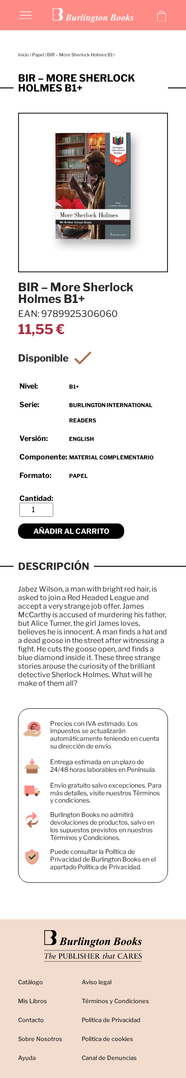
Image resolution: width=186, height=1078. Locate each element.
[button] (25, 14)
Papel (38, 54)
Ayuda (27, 1057)
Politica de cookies (107, 1038)
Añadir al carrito (71, 531)
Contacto (31, 1019)
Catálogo (30, 982)
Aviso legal (97, 982)
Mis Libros (32, 1001)
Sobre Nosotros (40, 1038)
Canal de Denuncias (109, 1057)
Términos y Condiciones (115, 1001)
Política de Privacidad (111, 1019)
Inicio (23, 54)
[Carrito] (161, 16)
